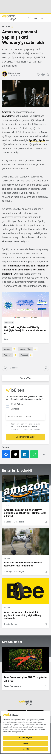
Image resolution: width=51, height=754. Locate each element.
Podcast (24, 355)
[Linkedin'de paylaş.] (25, 454)
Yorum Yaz (25, 378)
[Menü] (47, 18)
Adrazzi (7, 339)
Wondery (7, 355)
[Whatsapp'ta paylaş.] (35, 454)
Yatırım (6, 27)
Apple (41, 140)
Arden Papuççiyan (12, 686)
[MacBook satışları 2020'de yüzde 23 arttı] (25, 660)
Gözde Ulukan (10, 624)
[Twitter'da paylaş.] (16, 454)
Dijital (6, 505)
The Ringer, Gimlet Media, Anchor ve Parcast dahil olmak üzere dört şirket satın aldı (25, 269)
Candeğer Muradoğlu (14, 522)
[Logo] (9, 17)
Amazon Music (26, 349)
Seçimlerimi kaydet (25, 436)
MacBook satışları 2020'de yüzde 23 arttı (25, 679)
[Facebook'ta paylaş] (6, 454)
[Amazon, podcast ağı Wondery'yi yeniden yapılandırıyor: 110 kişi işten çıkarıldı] (25, 488)
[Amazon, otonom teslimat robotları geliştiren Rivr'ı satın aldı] (25, 541)
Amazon (7, 112)
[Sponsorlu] (25, 305)
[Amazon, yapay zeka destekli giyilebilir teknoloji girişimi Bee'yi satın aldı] (25, 591)
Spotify (33, 140)
